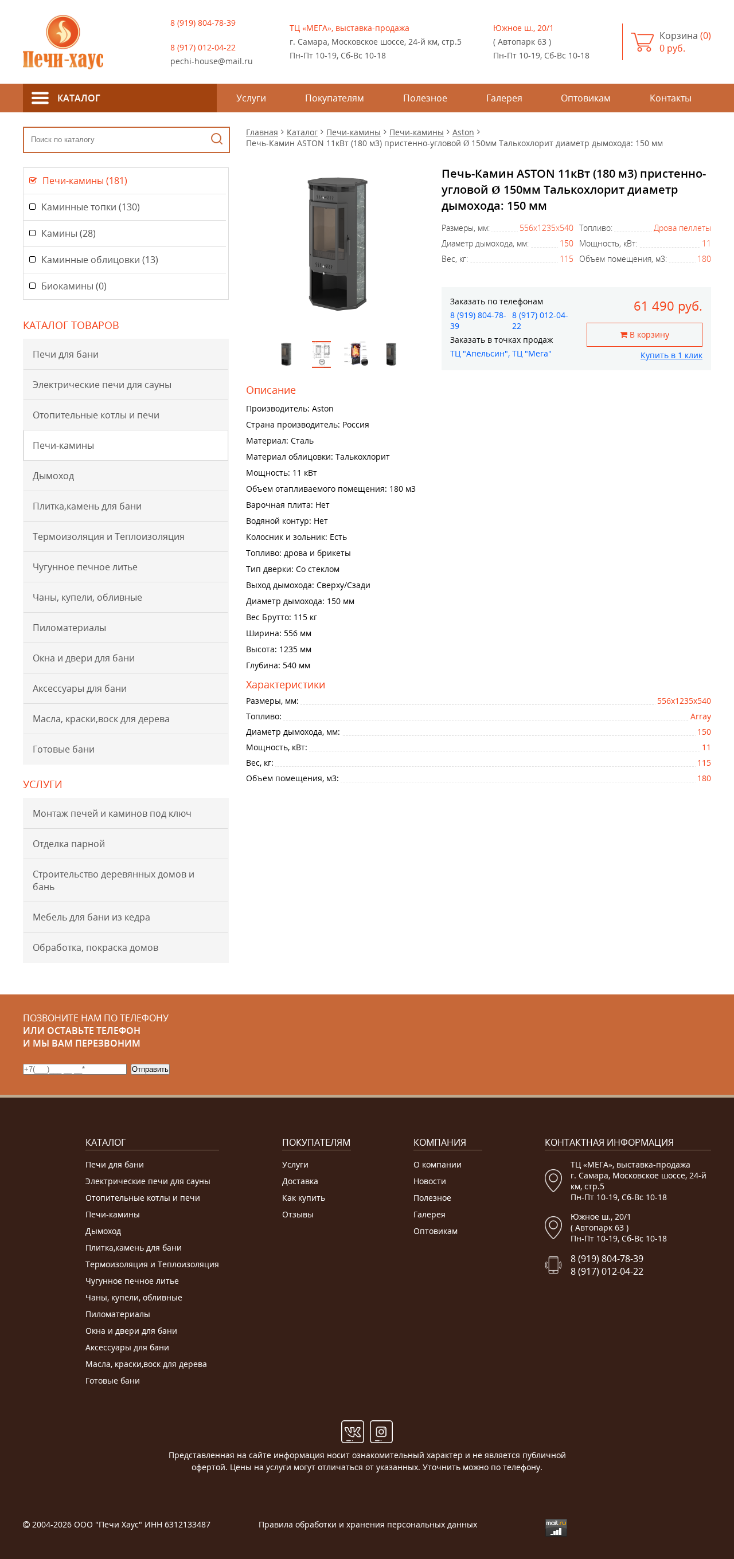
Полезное (432, 1197)
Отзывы (298, 1214)
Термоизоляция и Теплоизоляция (109, 536)
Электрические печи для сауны (102, 384)
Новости (429, 1181)
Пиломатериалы (69, 627)
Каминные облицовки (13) (99, 259)
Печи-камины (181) (84, 180)
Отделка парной (69, 843)
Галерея (429, 1214)
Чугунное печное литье (85, 567)
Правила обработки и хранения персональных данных (368, 1524)
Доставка (300, 1181)
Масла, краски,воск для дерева (101, 718)
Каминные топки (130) (90, 207)
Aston (463, 132)
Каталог (302, 132)
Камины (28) (68, 233)
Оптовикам (435, 1230)
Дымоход (53, 475)
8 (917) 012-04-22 (203, 47)
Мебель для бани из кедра (91, 917)
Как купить (303, 1197)
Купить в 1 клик (671, 355)
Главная (262, 132)
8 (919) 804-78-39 (203, 22)
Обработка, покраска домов (95, 947)
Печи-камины (63, 445)
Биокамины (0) (74, 286)
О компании (437, 1164)
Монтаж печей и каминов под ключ (112, 813)
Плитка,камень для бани (87, 506)
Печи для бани (66, 354)
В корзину (648, 334)
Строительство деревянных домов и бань (113, 880)
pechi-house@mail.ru (211, 61)
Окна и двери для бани (84, 658)
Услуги (295, 1164)
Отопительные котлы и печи (96, 415)
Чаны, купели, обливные (87, 597)
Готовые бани (64, 749)
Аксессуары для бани (80, 688)
